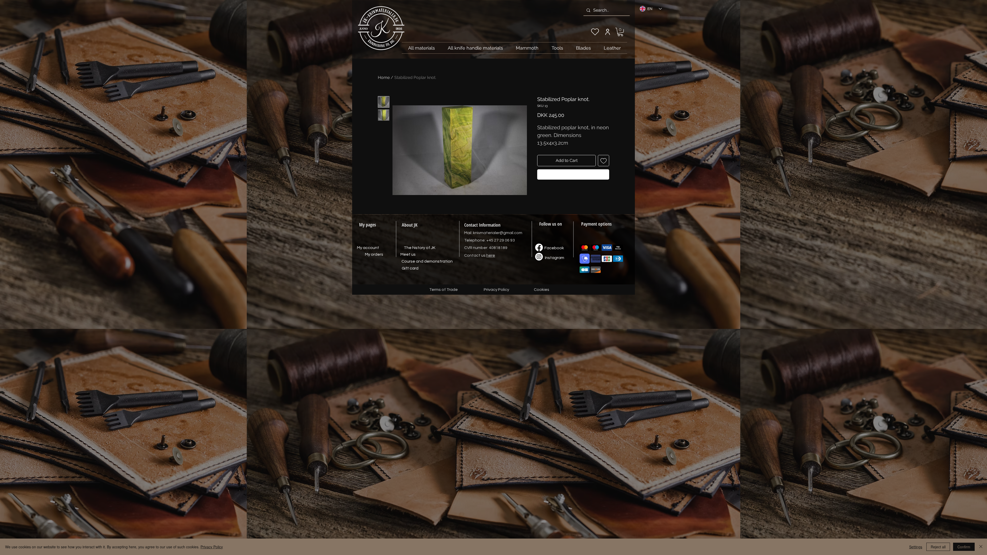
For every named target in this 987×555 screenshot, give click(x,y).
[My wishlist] (595, 32)
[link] (620, 32)
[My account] (607, 31)
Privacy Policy (211, 546)
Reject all (938, 546)
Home (384, 77)
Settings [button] (915, 546)
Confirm (963, 546)
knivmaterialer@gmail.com (497, 233)
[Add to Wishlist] (603, 160)
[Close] (981, 547)
